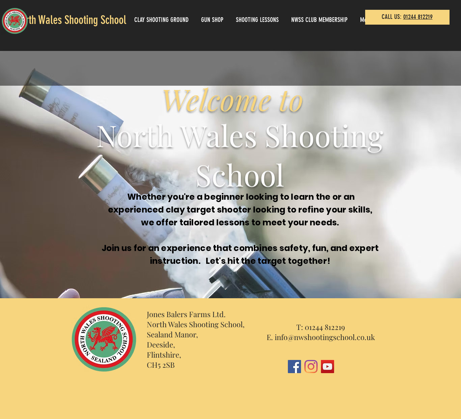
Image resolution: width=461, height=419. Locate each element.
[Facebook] (294, 366)
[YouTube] (327, 366)
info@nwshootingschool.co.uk (325, 337)
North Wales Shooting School (70, 20)
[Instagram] (311, 366)
